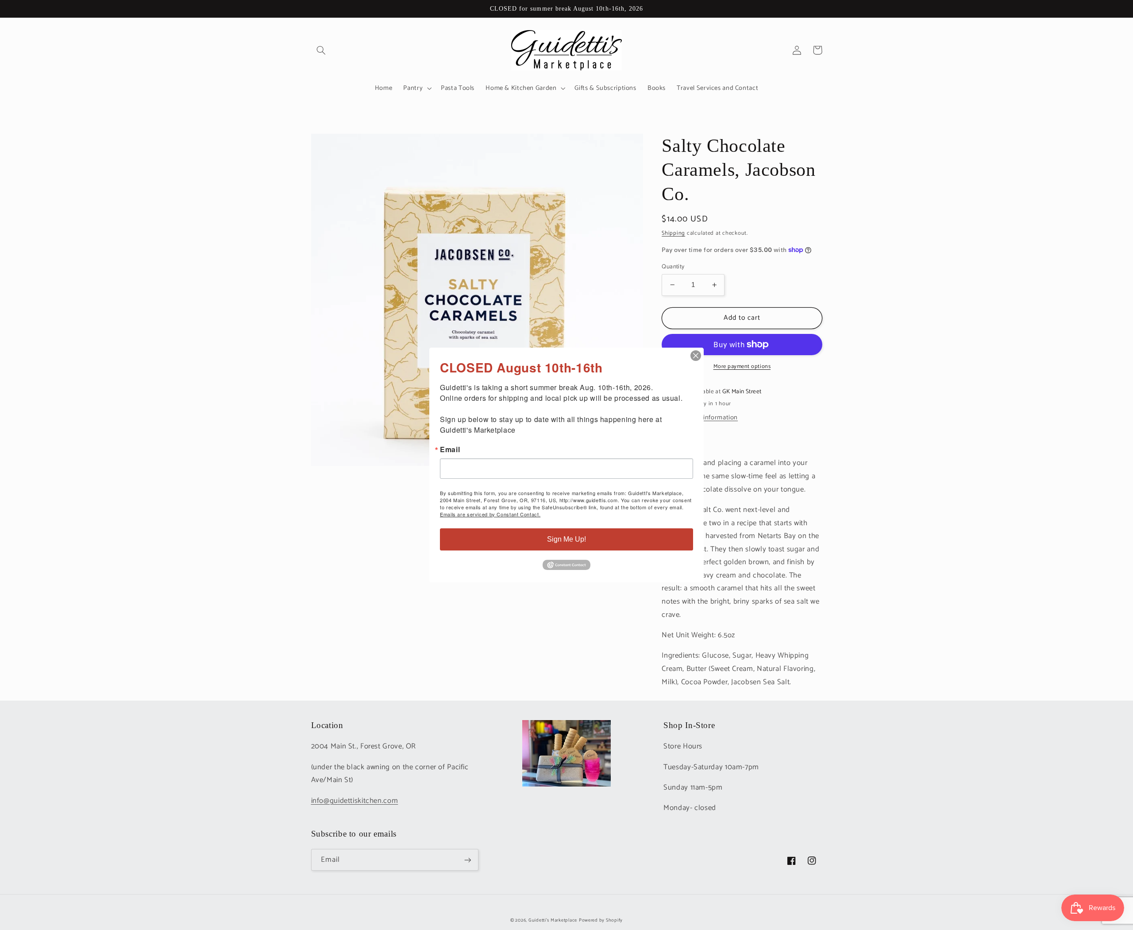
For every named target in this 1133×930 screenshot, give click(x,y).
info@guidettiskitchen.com (354, 801)
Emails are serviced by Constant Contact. (490, 514)
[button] (321, 50)
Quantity (673, 266)
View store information (704, 417)
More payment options (742, 367)
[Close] (695, 355)
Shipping (673, 232)
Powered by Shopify (601, 920)
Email (450, 449)
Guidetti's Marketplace (552, 920)
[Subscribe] (467, 860)
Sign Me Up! (566, 539)
